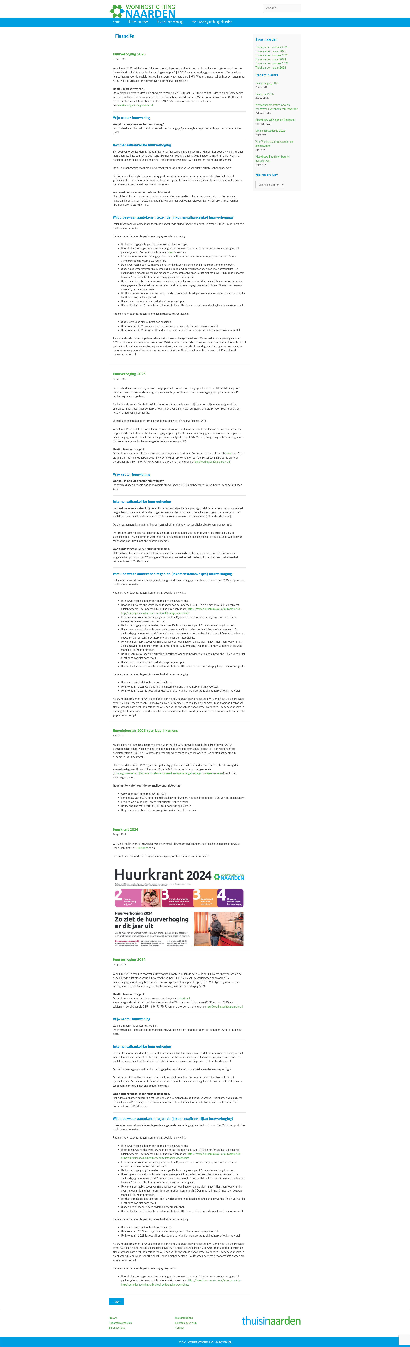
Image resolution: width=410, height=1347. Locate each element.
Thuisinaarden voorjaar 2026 (271, 47)
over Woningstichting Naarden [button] (212, 22)
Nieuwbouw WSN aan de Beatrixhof (275, 120)
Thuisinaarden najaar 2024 (270, 59)
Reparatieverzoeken (120, 1323)
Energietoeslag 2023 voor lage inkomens (145, 730)
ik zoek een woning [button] (170, 22)
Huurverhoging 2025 (129, 374)
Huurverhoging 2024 (129, 959)
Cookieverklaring (223, 1341)
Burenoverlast (117, 1327)
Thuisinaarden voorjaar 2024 (271, 63)
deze (229, 453)
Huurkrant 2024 (125, 829)
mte (187, 1158)
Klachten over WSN (186, 1323)
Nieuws (113, 1318)
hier (171, 252)
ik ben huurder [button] (138, 22)
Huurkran (142, 848)
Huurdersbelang (184, 1318)
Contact (179, 1327)
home (116, 22)
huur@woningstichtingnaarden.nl (135, 105)
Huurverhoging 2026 (129, 54)
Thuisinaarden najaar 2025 (270, 51)
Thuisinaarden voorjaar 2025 (271, 55)
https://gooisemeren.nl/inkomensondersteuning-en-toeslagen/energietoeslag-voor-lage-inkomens (168, 773)
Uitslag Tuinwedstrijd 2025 (270, 130)
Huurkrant (184, 998)
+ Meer (116, 1301)
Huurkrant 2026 (264, 94)
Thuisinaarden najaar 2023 (270, 67)
